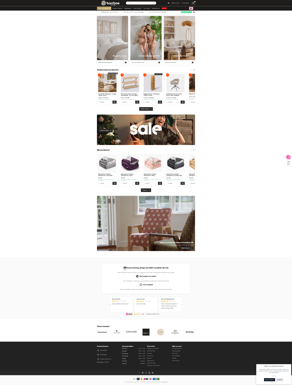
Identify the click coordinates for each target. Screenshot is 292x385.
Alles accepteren (269, 379)
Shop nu (145, 190)
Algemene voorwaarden (153, 348)
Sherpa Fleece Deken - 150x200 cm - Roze (150, 174)
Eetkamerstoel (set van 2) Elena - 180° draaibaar (174, 94)
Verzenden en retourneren (153, 365)
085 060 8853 (103, 350)
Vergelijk (102, 102)
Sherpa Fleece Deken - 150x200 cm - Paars (127, 174)
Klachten (149, 358)
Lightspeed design (156, 382)
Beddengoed (127, 8)
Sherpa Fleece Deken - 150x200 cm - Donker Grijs (174, 174)
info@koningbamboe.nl (105, 359)
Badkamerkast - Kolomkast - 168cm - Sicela (152, 94)
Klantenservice (156, 8)
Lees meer (274, 375)
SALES (164, 8)
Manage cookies (274, 382)
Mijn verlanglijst (176, 355)
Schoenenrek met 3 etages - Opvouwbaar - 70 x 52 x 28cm (129, 94)
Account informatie (176, 348)
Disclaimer (149, 353)
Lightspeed (148, 382)
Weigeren (279, 379)
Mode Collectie (137, 8)
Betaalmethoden (151, 351)
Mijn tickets (175, 353)
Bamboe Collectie (117, 8)
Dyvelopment (165, 382)
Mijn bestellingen (176, 351)
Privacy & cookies (151, 363)
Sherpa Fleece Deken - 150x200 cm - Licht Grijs (105, 174)
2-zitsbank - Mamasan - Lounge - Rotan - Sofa (107, 94)
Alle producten (175, 360)
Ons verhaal (147, 8)
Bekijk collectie (145, 109)
